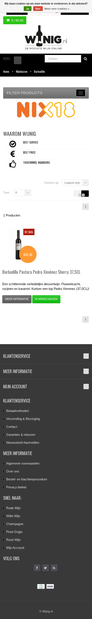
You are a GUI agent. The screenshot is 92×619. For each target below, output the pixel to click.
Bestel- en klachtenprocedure (26, 479)
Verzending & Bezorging (23, 419)
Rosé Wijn (13, 540)
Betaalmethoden (17, 411)
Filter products (24, 93)
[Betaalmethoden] (46, 586)
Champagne (14, 524)
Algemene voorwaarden (22, 463)
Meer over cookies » (57, 8)
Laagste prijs (72, 182)
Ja (27, 8)
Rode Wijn (13, 508)
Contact (11, 426)
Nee (38, 8)
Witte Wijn (13, 516)
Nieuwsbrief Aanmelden (22, 442)
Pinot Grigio (14, 532)
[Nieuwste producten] (54, 568)
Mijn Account (15, 547)
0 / (16, 20)
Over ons (12, 471)
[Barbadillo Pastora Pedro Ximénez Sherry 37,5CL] (18, 245)
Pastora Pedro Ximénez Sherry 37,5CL (41, 272)
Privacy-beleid (16, 487)
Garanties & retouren (20, 434)
